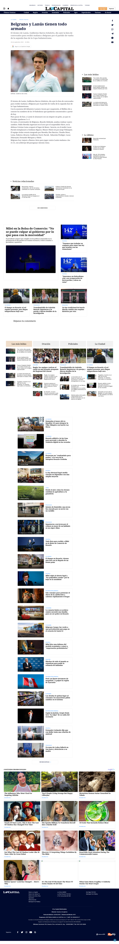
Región (35, 12)
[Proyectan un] (45, 458)
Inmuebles (32, 5)
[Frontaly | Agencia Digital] (110, 934)
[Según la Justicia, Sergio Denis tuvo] (45, 716)
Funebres (65, 5)
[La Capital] (59, 8)
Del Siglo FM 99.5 (91, 892)
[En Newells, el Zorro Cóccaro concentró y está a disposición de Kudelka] (46, 393)
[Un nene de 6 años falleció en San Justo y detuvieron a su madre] (45, 750)
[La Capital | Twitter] (22, 932)
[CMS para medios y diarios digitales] (100, 934)
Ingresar (111, 8)
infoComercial (32, 899)
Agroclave (31, 898)
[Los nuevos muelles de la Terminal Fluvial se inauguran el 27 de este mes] (25, 196)
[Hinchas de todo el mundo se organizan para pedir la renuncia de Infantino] (45, 664)
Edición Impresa (23, 19)
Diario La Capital (33, 892)
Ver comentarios (42, 208)
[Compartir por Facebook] (112, 20)
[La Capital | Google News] (35, 932)
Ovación (45, 12)
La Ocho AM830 (61, 892)
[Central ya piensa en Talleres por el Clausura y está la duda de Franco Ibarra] (46, 385)
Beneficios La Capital (76, 5)
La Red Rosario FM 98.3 (64, 894)
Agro (76, 12)
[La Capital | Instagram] (26, 932)
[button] (4, 8)
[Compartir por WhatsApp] (112, 29)
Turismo (87, 5)
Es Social (108, 12)
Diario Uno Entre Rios (35, 896)
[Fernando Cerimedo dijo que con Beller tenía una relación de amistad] (45, 733)
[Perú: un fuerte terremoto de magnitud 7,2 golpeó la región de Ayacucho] (45, 681)
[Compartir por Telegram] (112, 33)
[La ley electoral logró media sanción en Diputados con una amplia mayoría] (45, 475)
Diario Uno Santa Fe (34, 894)
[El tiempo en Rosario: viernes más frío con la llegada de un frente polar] (45, 561)
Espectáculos (86, 12)
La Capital (13, 19)
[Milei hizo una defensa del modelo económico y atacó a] (45, 647)
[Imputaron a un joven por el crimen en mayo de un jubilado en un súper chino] (45, 527)
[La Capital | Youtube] (30, 932)
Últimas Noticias (10, 12)
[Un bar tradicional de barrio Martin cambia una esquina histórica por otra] (95, 87)
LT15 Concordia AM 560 (64, 896)
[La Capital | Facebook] (17, 932)
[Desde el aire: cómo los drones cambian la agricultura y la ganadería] (45, 493)
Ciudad (26, 12)
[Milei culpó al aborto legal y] (45, 578)
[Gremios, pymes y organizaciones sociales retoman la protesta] (59, 196)
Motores (40, 5)
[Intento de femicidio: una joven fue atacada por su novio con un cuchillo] (45, 510)
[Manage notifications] (115, 940)
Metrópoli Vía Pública (34, 901)
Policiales (66, 12)
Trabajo (47, 5)
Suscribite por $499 (102, 8)
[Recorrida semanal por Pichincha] (95, 140)
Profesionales (56, 5)
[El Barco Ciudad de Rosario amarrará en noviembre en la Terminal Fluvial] (59, 188)
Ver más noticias (44, 762)
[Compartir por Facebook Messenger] (112, 38)
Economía (55, 12)
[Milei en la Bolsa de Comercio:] (30, 255)
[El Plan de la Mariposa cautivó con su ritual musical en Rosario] (95, 148)
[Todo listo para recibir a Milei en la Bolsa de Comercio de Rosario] (45, 544)
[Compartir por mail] (112, 42)
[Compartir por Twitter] (112, 25)
